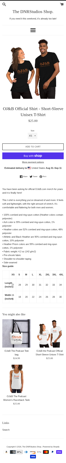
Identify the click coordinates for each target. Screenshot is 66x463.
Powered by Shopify (51, 447)
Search (6, 429)
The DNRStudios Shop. (33, 11)
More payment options (33, 162)
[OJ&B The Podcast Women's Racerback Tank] (16, 379)
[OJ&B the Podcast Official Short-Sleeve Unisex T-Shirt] (49, 333)
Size (32, 131)
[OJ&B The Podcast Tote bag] (16, 333)
